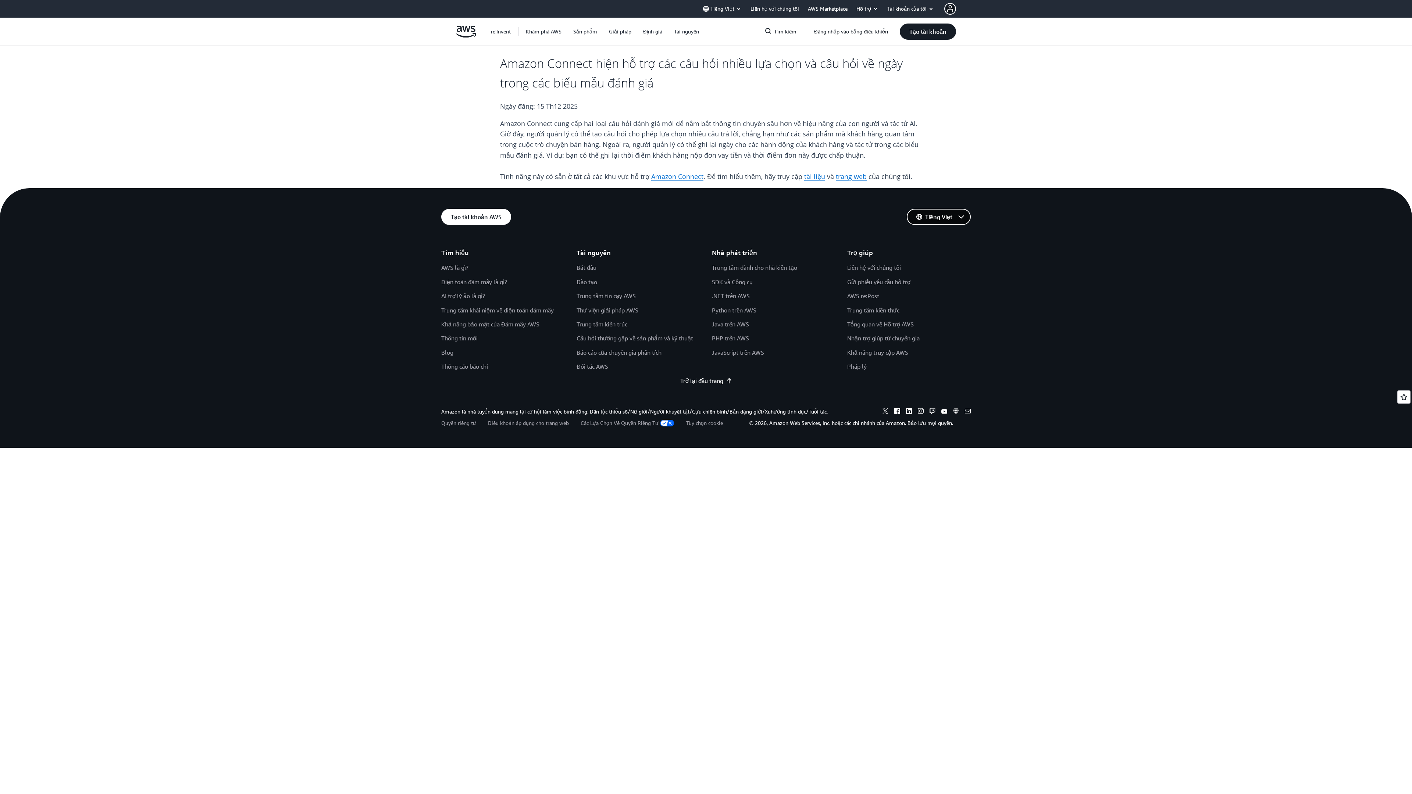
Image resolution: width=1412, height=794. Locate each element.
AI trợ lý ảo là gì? (463, 296)
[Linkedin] (909, 412)
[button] (543, 31)
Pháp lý (857, 366)
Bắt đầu (586, 267)
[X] (885, 412)
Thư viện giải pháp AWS (607, 310)
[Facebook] (897, 412)
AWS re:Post (863, 296)
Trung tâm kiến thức (873, 310)
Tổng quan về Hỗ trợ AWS (880, 324)
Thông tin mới (459, 338)
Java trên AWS (730, 324)
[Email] (968, 412)
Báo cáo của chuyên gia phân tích (619, 352)
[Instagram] (921, 412)
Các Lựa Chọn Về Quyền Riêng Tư (620, 423)
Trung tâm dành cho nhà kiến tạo (754, 267)
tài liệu (814, 176)
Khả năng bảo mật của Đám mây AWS (490, 324)
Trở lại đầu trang (701, 381)
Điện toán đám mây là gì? (474, 282)
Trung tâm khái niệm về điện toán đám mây (497, 310)
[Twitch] (932, 412)
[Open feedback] (1404, 397)
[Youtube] (944, 412)
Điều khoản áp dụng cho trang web (528, 423)
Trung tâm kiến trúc (602, 324)
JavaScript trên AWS (738, 352)
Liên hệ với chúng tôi (874, 267)
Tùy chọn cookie (704, 423)
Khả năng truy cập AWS (877, 352)
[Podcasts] (956, 412)
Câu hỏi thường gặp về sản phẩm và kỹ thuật (635, 338)
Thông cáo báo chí (464, 366)
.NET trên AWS (731, 296)
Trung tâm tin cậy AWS (606, 296)
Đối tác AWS (592, 366)
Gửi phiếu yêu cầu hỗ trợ (878, 282)
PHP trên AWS (730, 338)
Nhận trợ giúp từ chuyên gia (883, 338)
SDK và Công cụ (732, 282)
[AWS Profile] (950, 9)
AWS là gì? (454, 267)
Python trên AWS (734, 310)
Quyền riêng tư (458, 423)
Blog (447, 352)
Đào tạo (587, 282)
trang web (851, 176)
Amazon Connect (677, 176)
